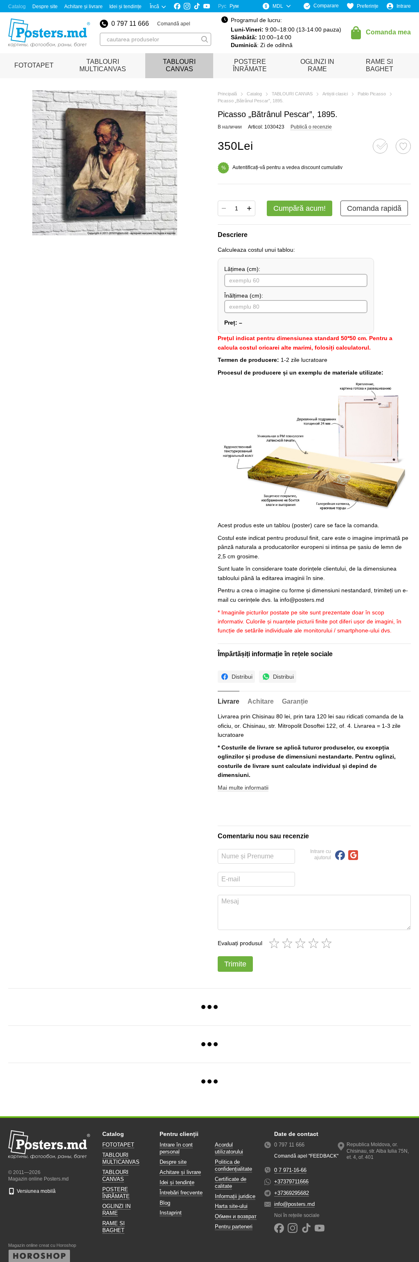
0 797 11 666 (130, 23)
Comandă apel (173, 24)
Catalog (17, 6)
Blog (165, 1203)
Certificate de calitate (230, 1182)
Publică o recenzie (311, 127)
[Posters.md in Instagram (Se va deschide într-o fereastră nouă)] (187, 6)
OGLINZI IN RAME (317, 65)
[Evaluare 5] (328, 943)
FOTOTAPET (34, 65)
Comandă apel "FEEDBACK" (306, 1156)
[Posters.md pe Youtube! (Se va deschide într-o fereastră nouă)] (206, 6)
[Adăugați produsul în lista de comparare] (380, 146)
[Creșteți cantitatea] (249, 208)
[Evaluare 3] (302, 943)
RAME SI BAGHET (379, 65)
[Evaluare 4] (315, 943)
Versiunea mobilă (36, 1191)
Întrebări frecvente (181, 1193)
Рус (222, 6)
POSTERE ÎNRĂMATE (250, 65)
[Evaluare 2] (288, 943)
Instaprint (171, 1213)
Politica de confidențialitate (233, 1165)
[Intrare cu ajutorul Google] (353, 855)
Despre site (45, 6)
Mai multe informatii (243, 787)
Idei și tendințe (125, 6)
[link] (236, 677)
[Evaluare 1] (275, 943)
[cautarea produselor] (204, 39)
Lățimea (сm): (242, 269)
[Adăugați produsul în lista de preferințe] (403, 146)
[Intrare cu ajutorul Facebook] (340, 855)
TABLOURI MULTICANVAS (102, 65)
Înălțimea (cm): (243, 295)
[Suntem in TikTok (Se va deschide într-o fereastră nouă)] (197, 6)
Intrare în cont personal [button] (176, 1148)
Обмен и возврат (236, 1216)
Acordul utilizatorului (229, 1148)
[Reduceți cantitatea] (224, 208)
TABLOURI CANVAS (179, 65)
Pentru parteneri (233, 1227)
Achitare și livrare (83, 6)
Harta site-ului (231, 1206)
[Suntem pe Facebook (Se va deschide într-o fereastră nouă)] (177, 6)
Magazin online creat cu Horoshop (42, 1245)
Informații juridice (235, 1196)
